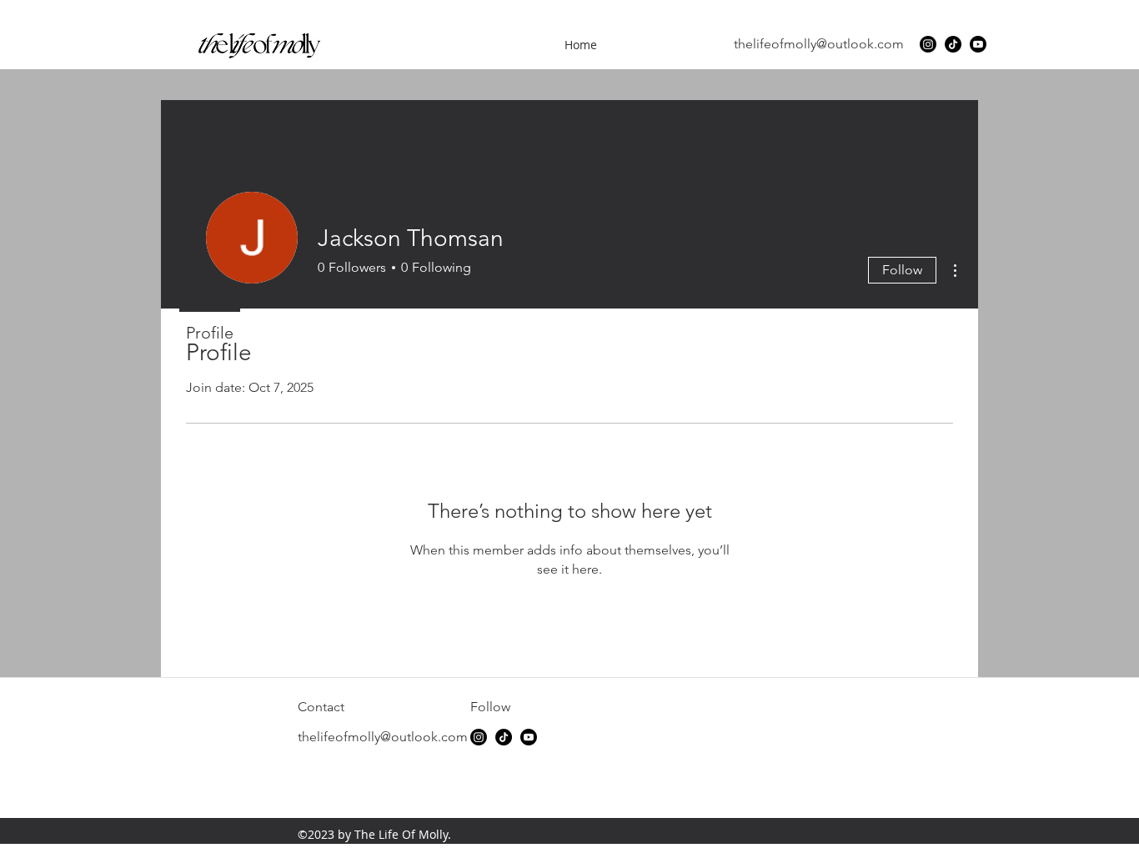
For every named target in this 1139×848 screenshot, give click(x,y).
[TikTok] (953, 44)
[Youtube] (978, 44)
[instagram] (928, 44)
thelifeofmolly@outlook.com (819, 44)
